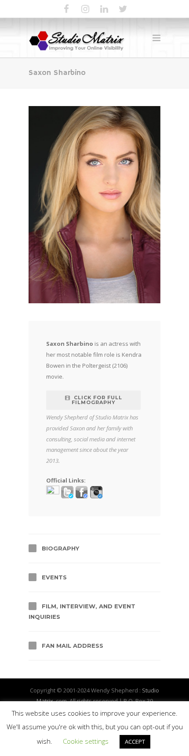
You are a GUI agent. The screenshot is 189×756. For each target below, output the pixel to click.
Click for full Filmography (97, 399)
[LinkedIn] (104, 9)
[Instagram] (85, 9)
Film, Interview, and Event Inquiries (82, 612)
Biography (60, 548)
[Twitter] (123, 9)
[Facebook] (66, 9)
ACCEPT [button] (135, 741)
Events (54, 577)
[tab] (94, 548)
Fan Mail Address (72, 645)
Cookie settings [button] (86, 741)
